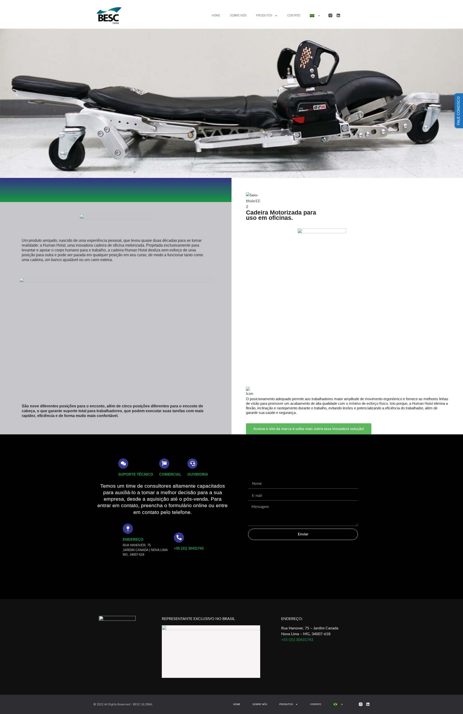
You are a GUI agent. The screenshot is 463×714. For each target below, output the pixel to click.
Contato (293, 15)
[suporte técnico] (123, 463)
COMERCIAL (170, 474)
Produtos (264, 15)
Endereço (133, 539)
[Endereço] (128, 529)
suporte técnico (135, 474)
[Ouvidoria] (192, 463)
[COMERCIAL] (164, 463)
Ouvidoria (197, 474)
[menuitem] (315, 15)
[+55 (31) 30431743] (179, 537)
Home (216, 15)
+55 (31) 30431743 (189, 548)
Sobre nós (238, 15)
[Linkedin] (338, 15)
